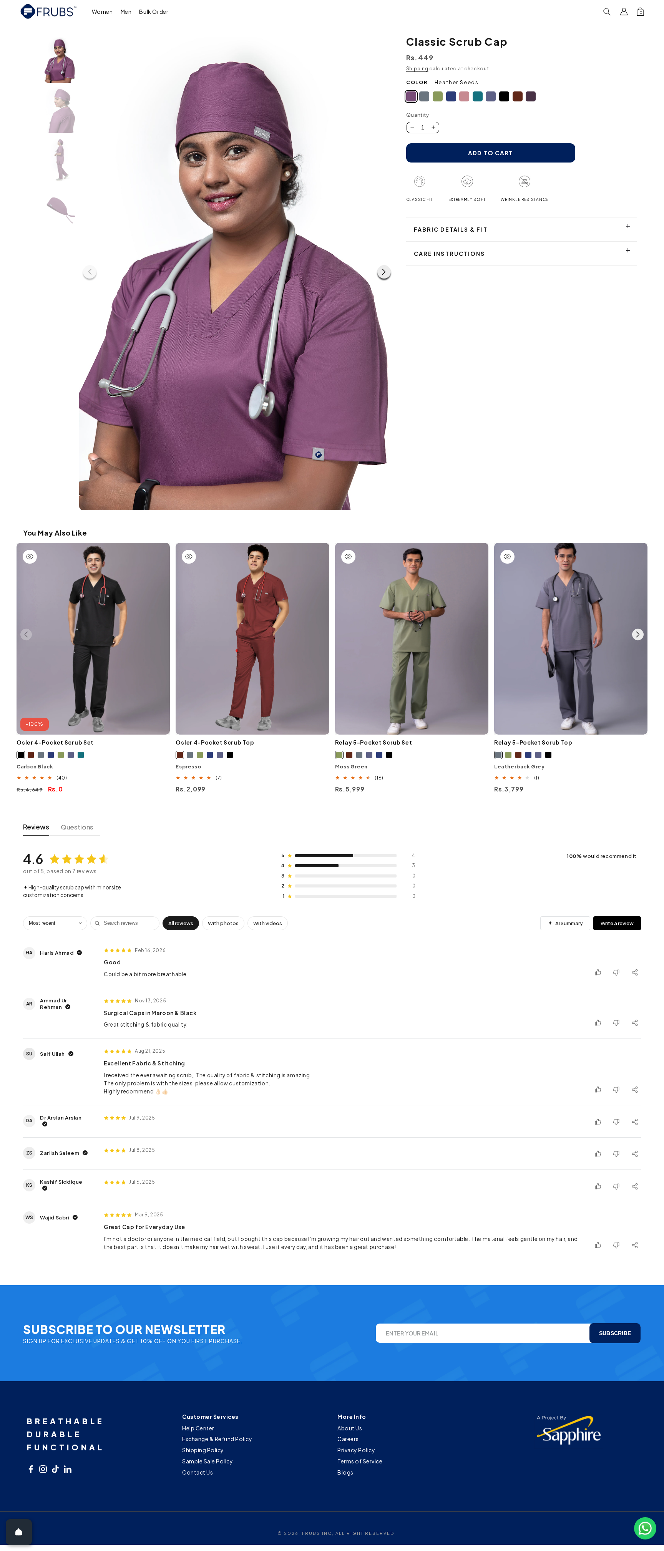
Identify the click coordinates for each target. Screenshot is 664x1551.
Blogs (345, 1472)
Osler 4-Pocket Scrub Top (215, 742)
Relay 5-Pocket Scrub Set (373, 742)
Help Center (198, 1429)
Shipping (417, 68)
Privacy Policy (356, 1449)
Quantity (417, 115)
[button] (102, 11)
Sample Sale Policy (207, 1461)
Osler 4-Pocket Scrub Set (55, 742)
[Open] (19, 1532)
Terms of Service (359, 1461)
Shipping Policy (203, 1449)
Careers (348, 1438)
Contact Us (197, 1472)
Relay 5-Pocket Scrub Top (533, 742)
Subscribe (615, 1333)
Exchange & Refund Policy (217, 1438)
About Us (349, 1429)
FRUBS (311, 1533)
